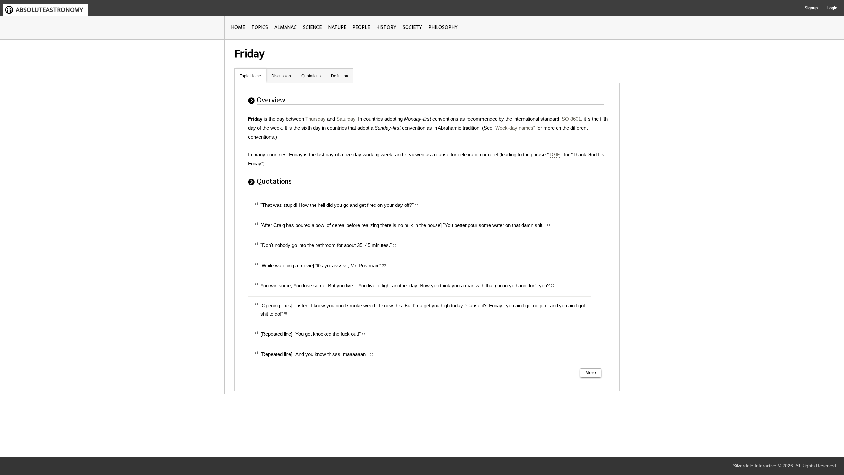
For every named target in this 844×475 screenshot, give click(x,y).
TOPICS (259, 27)
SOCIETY (412, 27)
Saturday (345, 119)
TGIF (554, 154)
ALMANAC (285, 27)
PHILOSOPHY (443, 27)
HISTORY (386, 27)
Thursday (315, 119)
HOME (238, 27)
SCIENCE (312, 27)
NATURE (337, 27)
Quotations (311, 76)
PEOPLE (361, 27)
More (590, 372)
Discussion (281, 76)
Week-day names (514, 128)
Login (832, 8)
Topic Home (250, 76)
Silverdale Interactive (754, 465)
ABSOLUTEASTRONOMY (49, 10)
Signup (811, 8)
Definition (339, 76)
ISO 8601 (570, 119)
